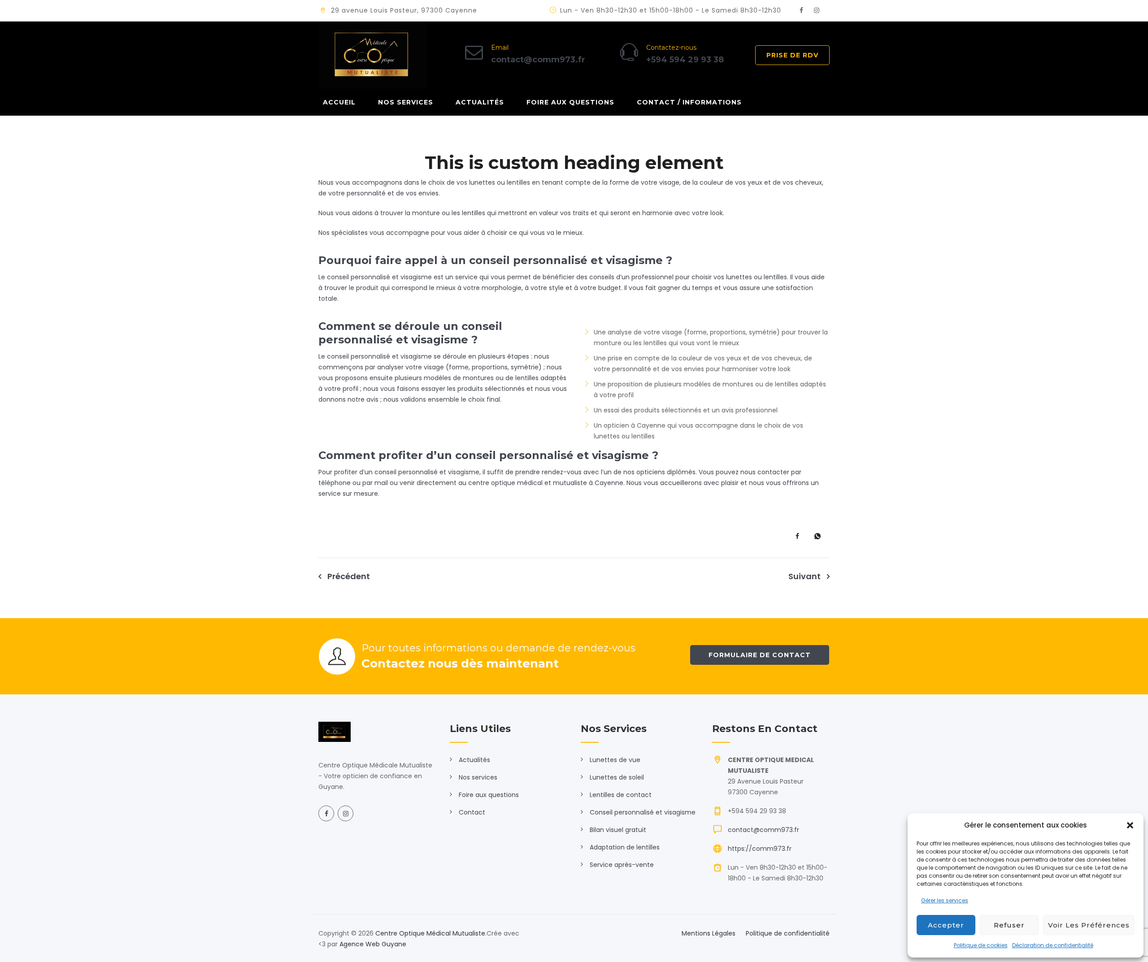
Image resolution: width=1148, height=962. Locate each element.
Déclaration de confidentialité (1052, 945)
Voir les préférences (1089, 925)
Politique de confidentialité (788, 933)
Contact (472, 812)
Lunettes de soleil (617, 777)
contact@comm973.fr (763, 829)
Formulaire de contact (760, 655)
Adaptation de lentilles (625, 847)
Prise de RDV (792, 55)
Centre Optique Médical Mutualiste (430, 933)
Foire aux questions (570, 102)
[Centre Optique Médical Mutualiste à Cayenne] (372, 55)
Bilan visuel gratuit (618, 829)
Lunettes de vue (615, 759)
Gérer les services (944, 900)
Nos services (405, 102)
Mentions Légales (708, 933)
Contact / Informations (689, 102)
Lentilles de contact (621, 794)
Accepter (946, 925)
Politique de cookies (981, 945)
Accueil (339, 102)
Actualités (480, 102)
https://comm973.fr (759, 848)
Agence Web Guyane (372, 944)
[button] (1130, 825)
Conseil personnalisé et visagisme (643, 812)
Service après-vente (622, 864)
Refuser (1009, 925)
